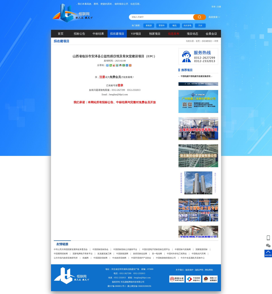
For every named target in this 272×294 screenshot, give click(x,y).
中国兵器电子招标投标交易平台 (156, 249)
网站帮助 (209, 270)
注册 (219, 7)
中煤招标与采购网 (183, 249)
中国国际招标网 (100, 258)
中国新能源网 (122, 254)
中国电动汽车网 (199, 254)
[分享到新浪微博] (114, 65)
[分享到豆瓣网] (124, 65)
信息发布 (173, 33)
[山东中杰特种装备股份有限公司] (198, 165)
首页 (60, 33)
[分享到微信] (111, 65)
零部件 (162, 25)
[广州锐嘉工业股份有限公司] (198, 83)
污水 (200, 25)
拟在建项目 (117, 33)
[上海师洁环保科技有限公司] (198, 110)
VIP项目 (136, 33)
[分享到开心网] (130, 65)
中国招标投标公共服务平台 (125, 249)
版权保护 (189, 270)
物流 (175, 25)
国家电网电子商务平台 (83, 254)
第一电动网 (157, 254)
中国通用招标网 (61, 254)
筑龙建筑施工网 (104, 254)
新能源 (149, 25)
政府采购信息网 (140, 254)
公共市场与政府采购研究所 (66, 258)
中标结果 (98, 33)
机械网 (86, 258)
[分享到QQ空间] (117, 65)
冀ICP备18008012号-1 (117, 286)
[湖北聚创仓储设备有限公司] (198, 138)
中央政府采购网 (119, 258)
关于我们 (180, 270)
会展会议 (211, 33)
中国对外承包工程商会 (177, 254)
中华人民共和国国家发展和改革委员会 (71, 249)
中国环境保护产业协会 (141, 258)
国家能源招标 (202, 249)
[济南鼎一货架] (198, 192)
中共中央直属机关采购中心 (193, 258)
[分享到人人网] (127, 65)
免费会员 (115, 76)
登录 (213, 7)
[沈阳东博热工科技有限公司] (198, 219)
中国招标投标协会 (100, 249)
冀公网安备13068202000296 (139, 286)
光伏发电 (187, 25)
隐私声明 (199, 270)
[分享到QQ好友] (120, 65)
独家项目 (155, 33)
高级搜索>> (214, 17)
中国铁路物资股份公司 (166, 258)
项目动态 (192, 33)
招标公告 (79, 33)
